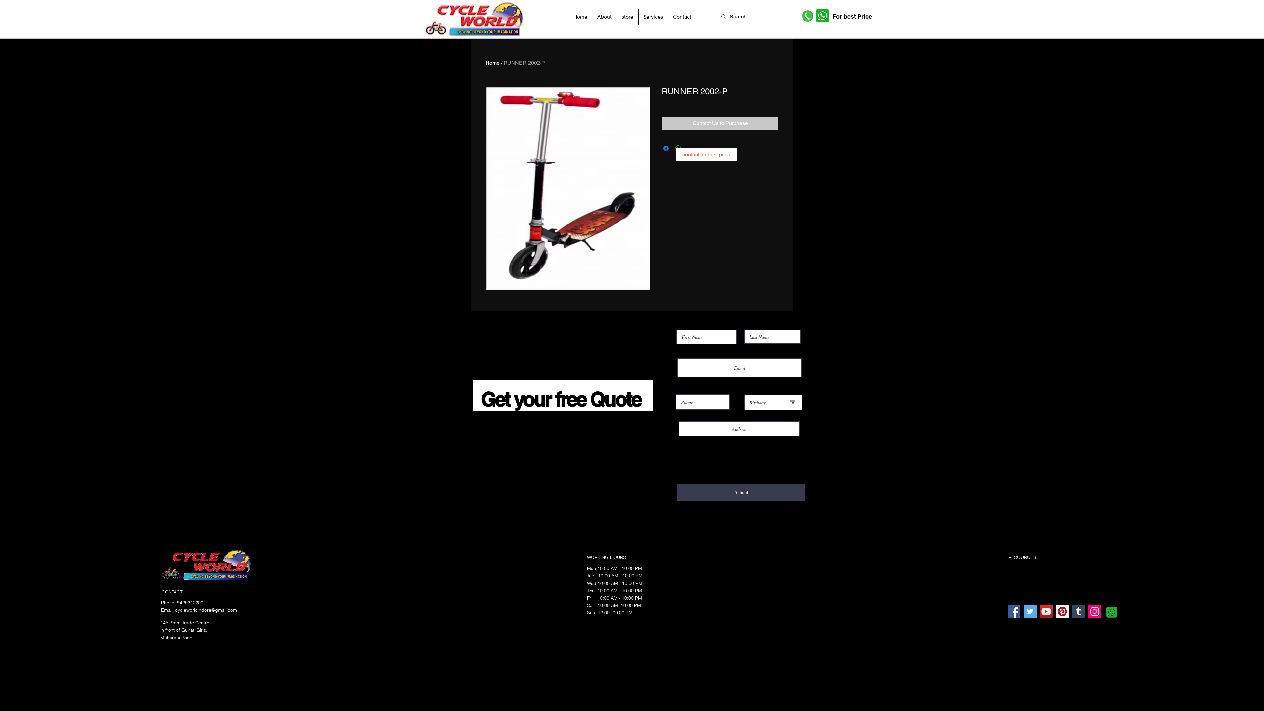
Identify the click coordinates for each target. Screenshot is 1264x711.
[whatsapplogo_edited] (1110, 611)
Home (493, 63)
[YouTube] (1046, 611)
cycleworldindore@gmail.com (206, 610)
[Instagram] (1094, 611)
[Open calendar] (792, 402)
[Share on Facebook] (666, 148)
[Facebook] (1014, 611)
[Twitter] (1030, 611)
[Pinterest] (1062, 611)
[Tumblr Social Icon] (1078, 611)
